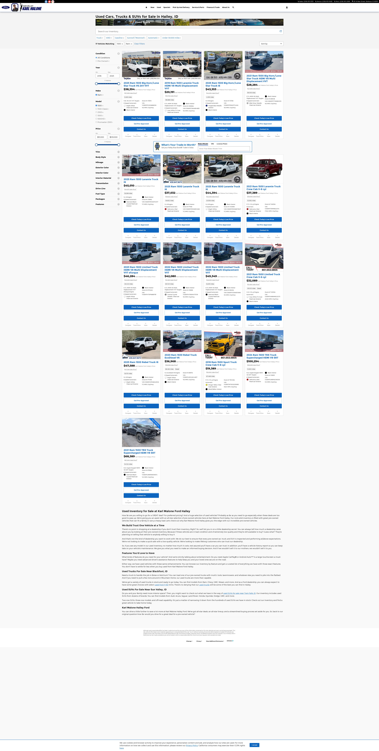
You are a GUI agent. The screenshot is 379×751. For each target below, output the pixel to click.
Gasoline (119, 38)
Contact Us (141, 129)
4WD (109, 38)
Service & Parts (198, 7)
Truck (99, 38)
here (122, 748)
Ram (128, 44)
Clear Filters (139, 44)
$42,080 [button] (180, 277)
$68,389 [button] (139, 458)
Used (159, 7)
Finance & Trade (213, 7)
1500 (119, 44)
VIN (212, 144)
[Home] (5, 7)
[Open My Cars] (286, 7)
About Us (225, 7)
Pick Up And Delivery (181, 7)
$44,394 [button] (221, 194)
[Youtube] (49, 1)
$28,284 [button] (262, 86)
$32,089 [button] (262, 282)
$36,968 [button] (180, 363)
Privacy (199, 641)
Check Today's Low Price (141, 118)
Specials (166, 7)
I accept (254, 745)
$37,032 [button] (180, 194)
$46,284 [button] (139, 277)
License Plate (222, 144)
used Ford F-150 (161, 585)
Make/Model (203, 144)
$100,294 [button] (263, 363)
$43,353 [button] (221, 91)
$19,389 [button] (221, 370)
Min (97, 72)
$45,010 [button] (139, 187)
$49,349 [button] (221, 277)
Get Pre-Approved (141, 124)
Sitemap (188, 641)
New (152, 7)
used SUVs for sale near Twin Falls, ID (239, 593)
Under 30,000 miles (171, 38)
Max (109, 72)
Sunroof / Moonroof (136, 38)
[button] (141, 97)
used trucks (204, 585)
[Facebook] (46, 1)
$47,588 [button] (139, 367)
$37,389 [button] (262, 194)
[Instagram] (52, 1)
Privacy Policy (192, 745)
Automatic (153, 38)
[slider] (96, 83)
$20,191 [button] (180, 93)
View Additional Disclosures (214, 641)
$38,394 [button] (139, 91)
